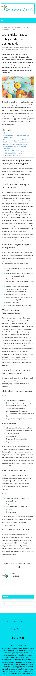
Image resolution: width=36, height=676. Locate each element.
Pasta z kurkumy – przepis (16, 153)
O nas (9, 622)
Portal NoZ (9, 47)
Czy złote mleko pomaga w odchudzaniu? (16, 140)
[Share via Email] (19, 566)
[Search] (33, 20)
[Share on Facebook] (16, 566)
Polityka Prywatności (18, 629)
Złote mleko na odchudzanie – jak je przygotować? (15, 147)
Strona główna (6, 27)
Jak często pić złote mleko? (12, 155)
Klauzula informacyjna (21, 622)
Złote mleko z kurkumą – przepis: (18, 151)
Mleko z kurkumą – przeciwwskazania (15, 144)
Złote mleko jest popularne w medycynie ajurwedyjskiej (16, 136)
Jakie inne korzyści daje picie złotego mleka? (17, 142)
